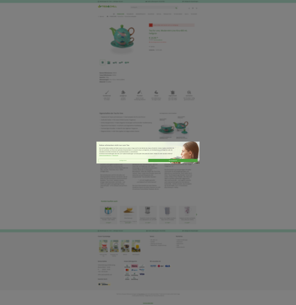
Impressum (115, 155)
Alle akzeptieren (173, 160)
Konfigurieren (123, 160)
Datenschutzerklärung (105, 155)
